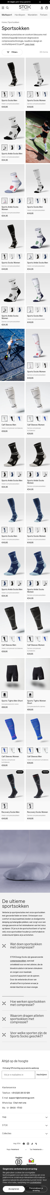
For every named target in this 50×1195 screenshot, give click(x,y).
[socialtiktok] (32, 1144)
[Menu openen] (3, 8)
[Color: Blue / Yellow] (19, 419)
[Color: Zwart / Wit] (4, 695)
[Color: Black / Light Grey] (4, 94)
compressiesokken (18, 961)
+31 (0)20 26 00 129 (20, 1093)
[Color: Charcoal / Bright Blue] (4, 806)
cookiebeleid (35, 1182)
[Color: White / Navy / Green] (30, 256)
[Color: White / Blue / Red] (4, 201)
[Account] (41, 7)
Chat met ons (19, 1103)
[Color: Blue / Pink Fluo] (45, 419)
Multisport (7, 15)
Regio (9, 1149)
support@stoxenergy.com (21, 1098)
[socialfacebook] (24, 1144)
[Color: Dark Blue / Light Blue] (19, 94)
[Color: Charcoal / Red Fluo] (30, 806)
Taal (31, 1149)
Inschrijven (42, 1075)
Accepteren (14, 1189)
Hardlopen (20, 15)
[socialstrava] (36, 1144)
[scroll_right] (24, 94)
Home (4, 22)
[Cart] (46, 7)
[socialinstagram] (28, 1144)
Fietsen (43, 15)
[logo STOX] (25, 7)
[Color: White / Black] (12, 94)
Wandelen (32, 15)
